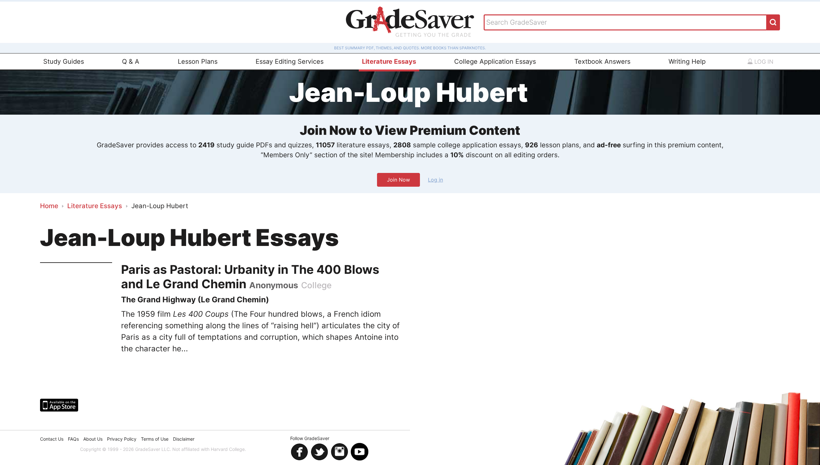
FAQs (73, 439)
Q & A (130, 61)
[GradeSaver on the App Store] (59, 405)
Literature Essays (389, 61)
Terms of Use (154, 439)
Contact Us (51, 439)
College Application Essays (495, 61)
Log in (763, 61)
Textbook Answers (602, 61)
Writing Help (687, 61)
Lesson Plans (197, 61)
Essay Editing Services (290, 61)
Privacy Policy (121, 439)
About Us (92, 439)
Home (49, 206)
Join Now (398, 179)
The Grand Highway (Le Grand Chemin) (195, 299)
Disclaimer (183, 439)
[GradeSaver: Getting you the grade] (410, 22)
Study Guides (63, 61)
